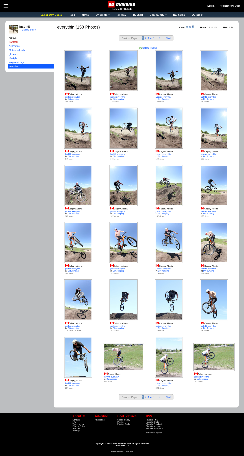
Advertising (99, 420)
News (85, 14)
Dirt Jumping (73, 99)
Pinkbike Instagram (154, 428)
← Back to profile (27, 30)
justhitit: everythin (72, 97)
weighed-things (16, 62)
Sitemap (76, 430)
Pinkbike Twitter (153, 422)
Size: (225, 27)
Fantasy (121, 14)
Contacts (76, 420)
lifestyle (13, 58)
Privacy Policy (79, 426)
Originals (102, 14)
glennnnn (13, 54)
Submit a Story (123, 420)
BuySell (138, 14)
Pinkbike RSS (152, 420)
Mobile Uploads (17, 50)
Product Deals (123, 424)
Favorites (14, 41)
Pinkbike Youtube (153, 426)
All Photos (14, 46)
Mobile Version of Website (122, 451)
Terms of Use (78, 424)
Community (157, 14)
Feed (72, 14)
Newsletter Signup (154, 433)
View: (182, 27)
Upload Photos (149, 48)
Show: (203, 27)
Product (120, 422)
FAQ (74, 422)
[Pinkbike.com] (122, 4)
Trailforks (179, 14)
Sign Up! (76, 428)
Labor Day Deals (52, 14)
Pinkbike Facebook (154, 424)
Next (168, 38)
